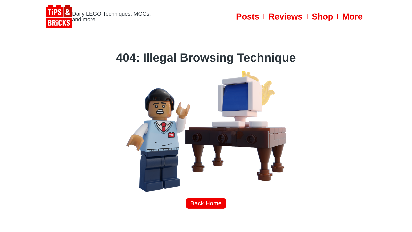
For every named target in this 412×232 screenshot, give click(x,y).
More (352, 16)
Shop (322, 16)
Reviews (285, 16)
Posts (247, 16)
